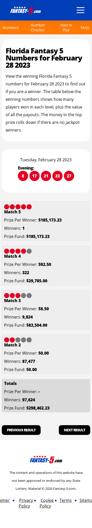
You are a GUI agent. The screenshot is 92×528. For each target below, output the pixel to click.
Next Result (74, 429)
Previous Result (21, 429)
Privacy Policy (26, 503)
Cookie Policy (47, 503)
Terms (66, 500)
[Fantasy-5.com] (25, 9)
